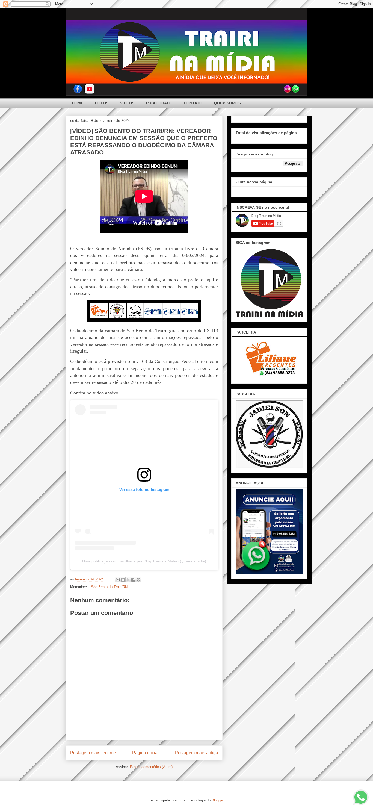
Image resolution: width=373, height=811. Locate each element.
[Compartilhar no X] (128, 579)
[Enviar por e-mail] (117, 579)
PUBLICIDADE (159, 103)
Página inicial (145, 752)
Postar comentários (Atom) (151, 767)
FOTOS (101, 103)
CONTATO (193, 103)
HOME (77, 103)
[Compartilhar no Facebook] (133, 579)
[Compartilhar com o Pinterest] (138, 579)
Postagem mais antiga (196, 752)
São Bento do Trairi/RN (109, 587)
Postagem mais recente (93, 752)
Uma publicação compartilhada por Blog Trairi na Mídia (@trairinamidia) (144, 561)
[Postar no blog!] (123, 579)
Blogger (217, 800)
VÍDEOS (127, 103)
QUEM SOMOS (227, 103)
